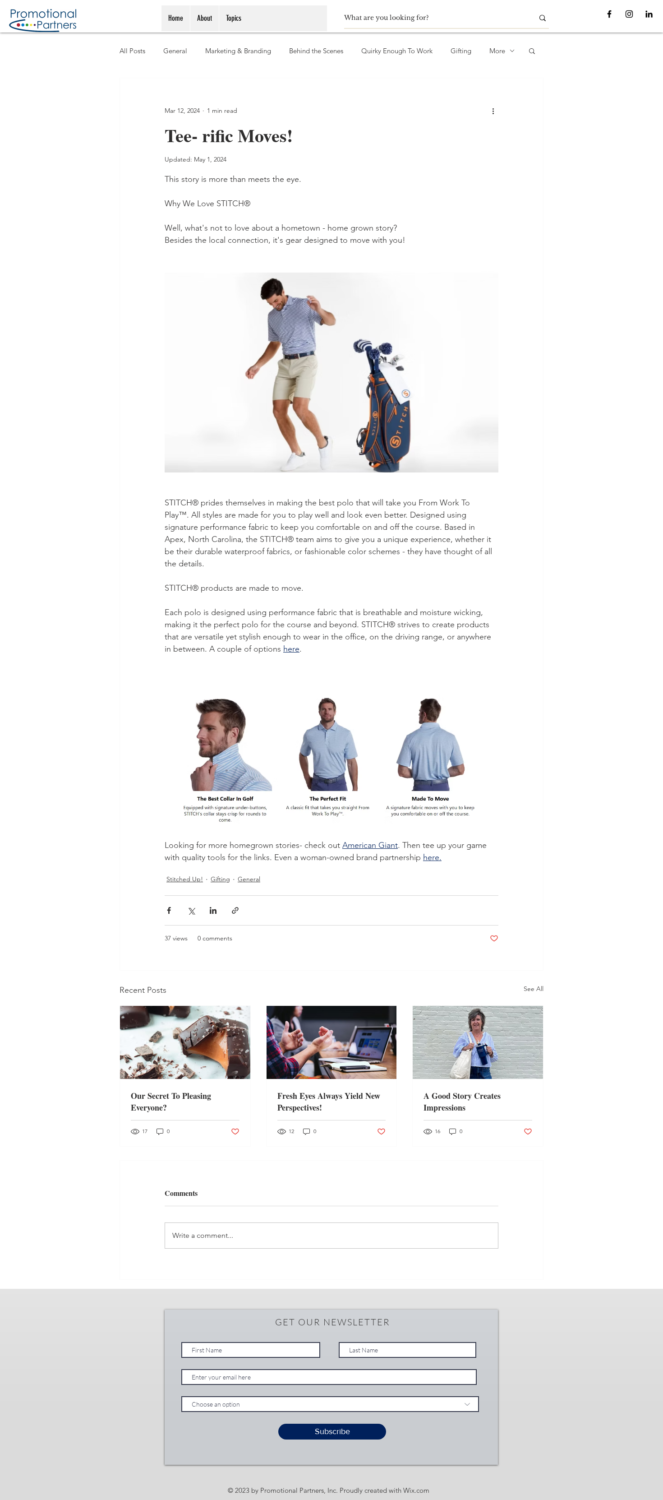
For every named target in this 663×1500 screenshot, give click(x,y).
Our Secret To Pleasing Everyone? (171, 1101)
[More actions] (493, 110)
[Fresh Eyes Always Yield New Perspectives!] (332, 1042)
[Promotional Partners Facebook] (609, 14)
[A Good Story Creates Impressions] (478, 1042)
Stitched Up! (184, 879)
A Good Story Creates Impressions (462, 1101)
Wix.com (416, 1490)
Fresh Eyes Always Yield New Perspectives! (328, 1101)
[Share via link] (235, 910)
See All (533, 989)
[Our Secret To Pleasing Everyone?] (185, 1042)
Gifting (461, 50)
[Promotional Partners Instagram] (629, 14)
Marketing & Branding (238, 50)
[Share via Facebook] (169, 910)
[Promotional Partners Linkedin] (649, 14)
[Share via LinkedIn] (213, 910)
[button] (532, 50)
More (497, 50)
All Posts (132, 50)
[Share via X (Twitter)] (191, 910)
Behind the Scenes (316, 50)
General (175, 50)
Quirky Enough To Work (397, 50)
